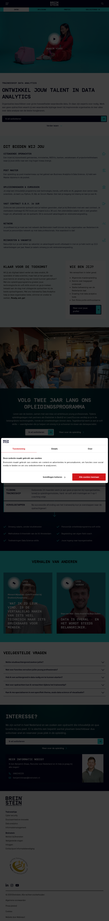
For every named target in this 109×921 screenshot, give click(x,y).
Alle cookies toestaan (89, 477)
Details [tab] (54, 448)
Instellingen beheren (52, 477)
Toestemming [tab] (18, 448)
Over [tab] (90, 448)
